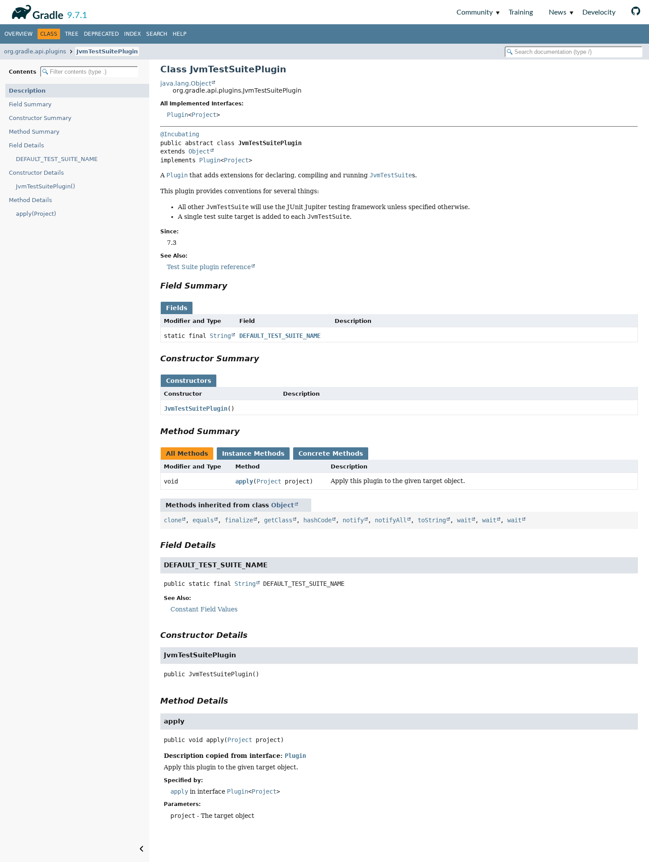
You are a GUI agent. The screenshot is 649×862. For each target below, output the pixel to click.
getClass (278, 520)
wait (464, 520)
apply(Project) (36, 213)
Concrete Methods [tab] (330, 453)
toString (432, 520)
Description (27, 90)
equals (203, 520)
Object (199, 151)
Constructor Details (36, 172)
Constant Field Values (204, 609)
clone (172, 520)
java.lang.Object (185, 83)
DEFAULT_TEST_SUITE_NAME (57, 159)
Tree (72, 34)
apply (244, 481)
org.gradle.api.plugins (35, 51)
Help (179, 34)
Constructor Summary (40, 118)
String (220, 335)
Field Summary (30, 104)
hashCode (317, 520)
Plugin (177, 114)
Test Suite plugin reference (209, 266)
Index (132, 34)
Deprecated (101, 34)
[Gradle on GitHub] (635, 12)
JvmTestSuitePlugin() (45, 186)
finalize (239, 520)
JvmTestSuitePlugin (107, 51)
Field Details (26, 145)
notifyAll (391, 520)
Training (521, 12)
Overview (18, 34)
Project (204, 114)
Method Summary (34, 131)
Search (156, 34)
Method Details (30, 200)
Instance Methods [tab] (253, 453)
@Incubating (179, 134)
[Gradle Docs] (36, 11)
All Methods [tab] (187, 453)
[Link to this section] (233, 285)
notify (353, 520)
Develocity (598, 12)
